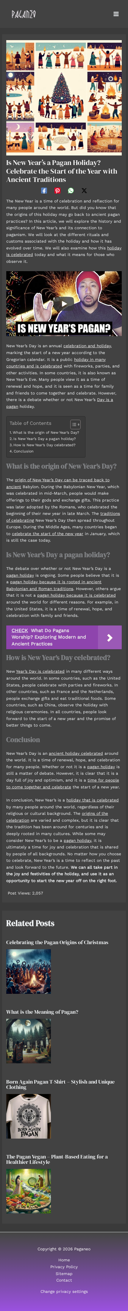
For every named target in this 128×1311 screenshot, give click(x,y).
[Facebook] (44, 191)
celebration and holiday (87, 345)
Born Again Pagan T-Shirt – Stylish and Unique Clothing (60, 1084)
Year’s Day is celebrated (40, 671)
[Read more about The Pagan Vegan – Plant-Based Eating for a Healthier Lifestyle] (28, 1191)
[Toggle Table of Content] (72, 424)
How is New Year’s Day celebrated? (44, 445)
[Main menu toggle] (116, 14)
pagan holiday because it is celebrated (76, 595)
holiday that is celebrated (92, 800)
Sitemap (64, 1273)
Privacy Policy (64, 1266)
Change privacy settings (64, 1291)
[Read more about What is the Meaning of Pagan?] (28, 1040)
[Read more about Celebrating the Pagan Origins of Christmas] (28, 971)
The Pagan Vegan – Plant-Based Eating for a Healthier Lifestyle (57, 1159)
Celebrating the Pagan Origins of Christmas (57, 942)
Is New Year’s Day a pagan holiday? (44, 439)
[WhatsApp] (71, 191)
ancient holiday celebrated (76, 753)
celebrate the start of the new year (47, 533)
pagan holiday (20, 575)
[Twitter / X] (84, 191)
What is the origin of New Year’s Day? (46, 432)
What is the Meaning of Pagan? (42, 1012)
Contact (64, 1280)
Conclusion (23, 451)
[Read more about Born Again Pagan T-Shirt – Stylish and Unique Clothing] (28, 1115)
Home (64, 1259)
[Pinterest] (57, 191)
